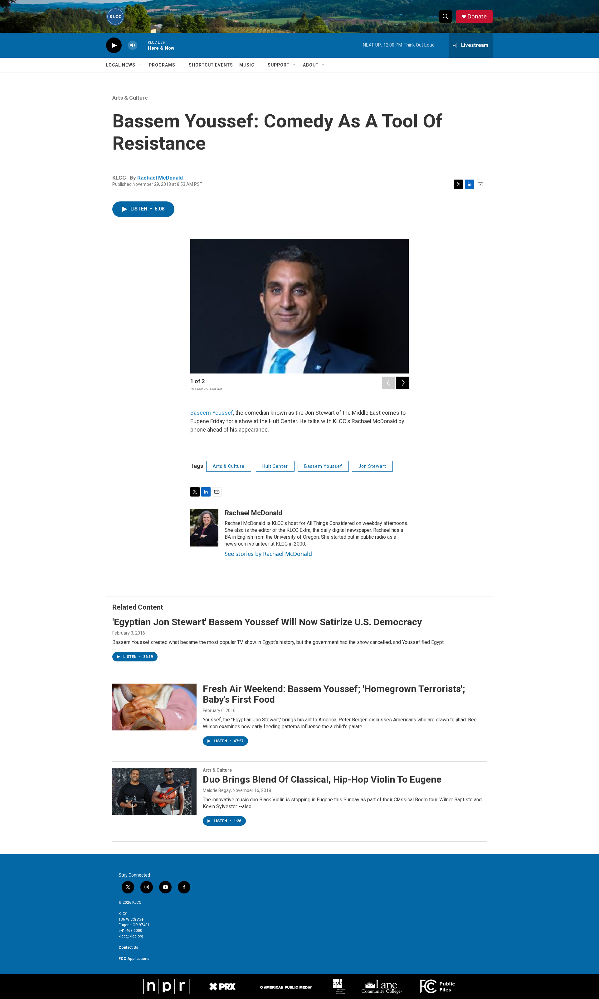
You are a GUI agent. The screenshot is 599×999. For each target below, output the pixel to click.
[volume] (132, 45)
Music (246, 64)
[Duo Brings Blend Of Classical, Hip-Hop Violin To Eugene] (154, 791)
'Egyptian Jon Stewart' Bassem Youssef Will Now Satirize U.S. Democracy (267, 621)
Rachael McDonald (160, 178)
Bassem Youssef (323, 466)
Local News (120, 64)
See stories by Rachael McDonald (268, 553)
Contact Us (128, 947)
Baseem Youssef (211, 412)
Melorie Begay (217, 790)
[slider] (143, 45)
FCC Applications (134, 959)
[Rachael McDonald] (204, 527)
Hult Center (275, 466)
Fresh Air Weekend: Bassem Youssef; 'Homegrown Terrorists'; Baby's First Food (334, 694)
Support (279, 64)
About (311, 64)
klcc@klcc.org (131, 936)
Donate (477, 16)
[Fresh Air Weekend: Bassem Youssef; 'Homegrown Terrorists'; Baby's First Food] (154, 707)
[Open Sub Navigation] (140, 64)
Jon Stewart (372, 466)
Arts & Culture (130, 98)
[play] (114, 45)
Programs (162, 64)
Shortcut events (211, 64)
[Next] (402, 383)
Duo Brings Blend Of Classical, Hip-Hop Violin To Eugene (322, 779)
